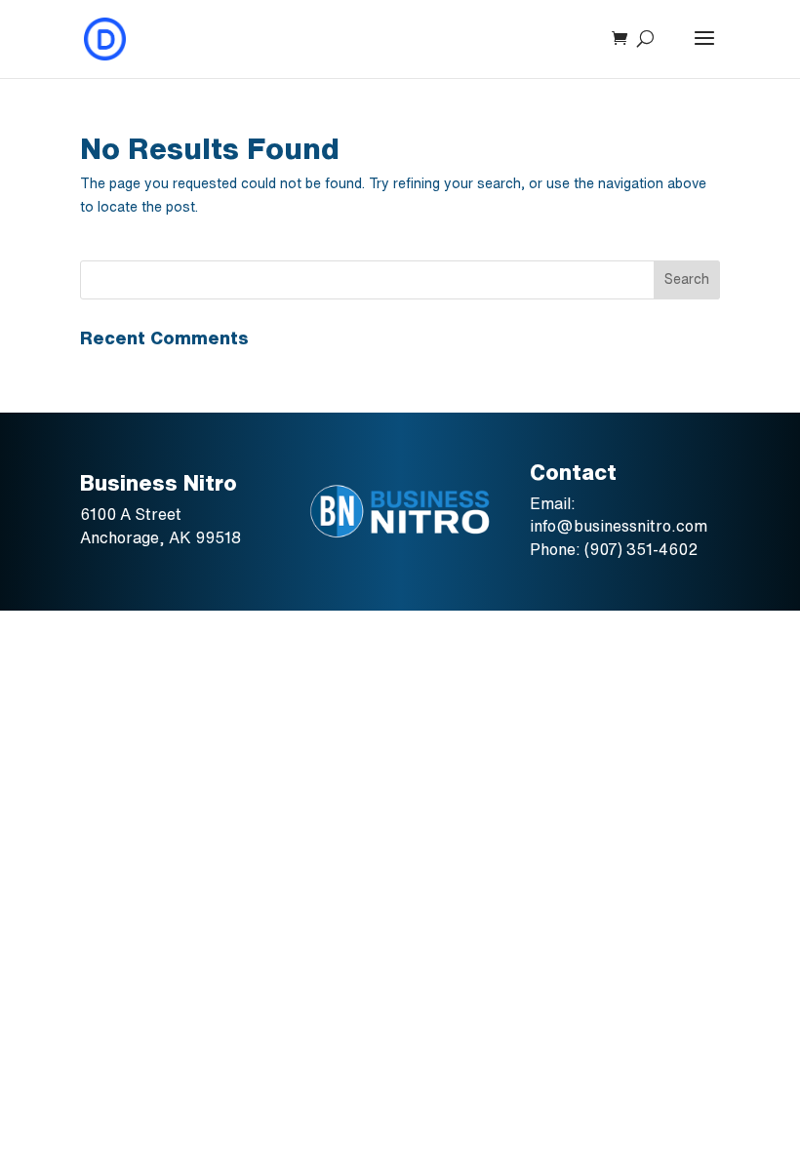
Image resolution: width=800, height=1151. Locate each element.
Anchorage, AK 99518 (160, 537)
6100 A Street (132, 514)
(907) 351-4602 (641, 549)
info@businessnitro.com (618, 526)
